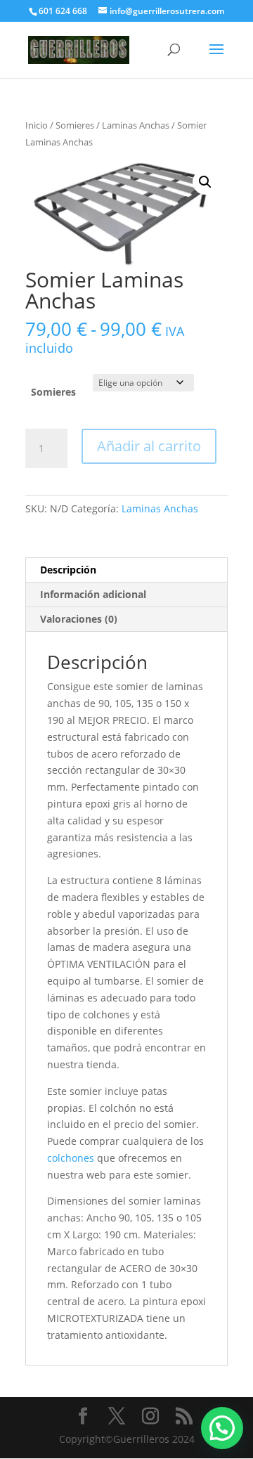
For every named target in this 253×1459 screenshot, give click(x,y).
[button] (205, 182)
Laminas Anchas (135, 125)
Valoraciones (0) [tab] (78, 618)
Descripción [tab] (68, 569)
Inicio (36, 125)
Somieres (75, 125)
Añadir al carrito (149, 445)
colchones (70, 1158)
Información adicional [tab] (93, 594)
